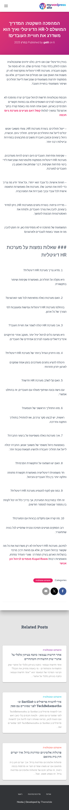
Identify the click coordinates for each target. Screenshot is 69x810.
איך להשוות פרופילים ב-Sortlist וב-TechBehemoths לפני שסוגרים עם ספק (36, 704)
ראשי (20, 794)
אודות (48, 794)
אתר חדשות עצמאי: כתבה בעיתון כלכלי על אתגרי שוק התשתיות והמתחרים (36, 657)
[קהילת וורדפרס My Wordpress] (51, 6)
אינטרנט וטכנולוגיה (43, 580)
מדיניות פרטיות (34, 794)
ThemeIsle (46, 802)
